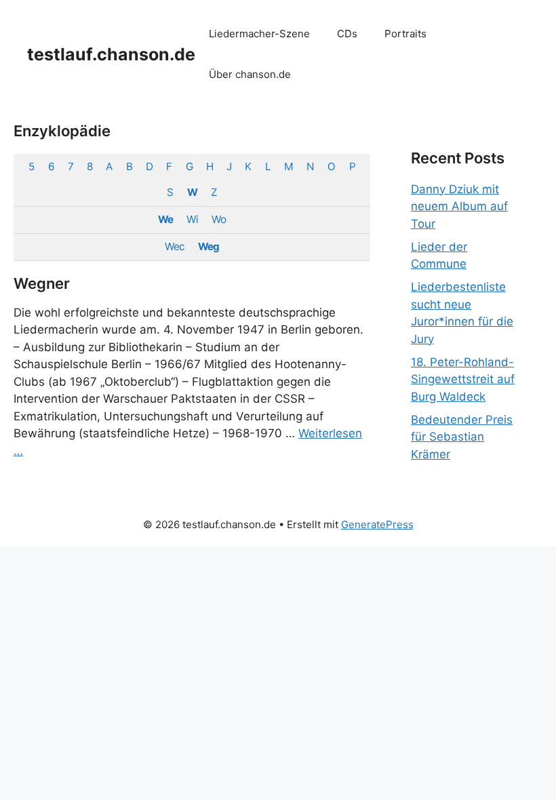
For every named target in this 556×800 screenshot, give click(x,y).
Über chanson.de (250, 74)
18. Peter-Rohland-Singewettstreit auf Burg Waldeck (463, 379)
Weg (208, 246)
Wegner (42, 283)
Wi (192, 219)
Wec (174, 246)
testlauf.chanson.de (111, 54)
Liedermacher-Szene (259, 33)
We (165, 219)
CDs (347, 33)
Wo (219, 219)
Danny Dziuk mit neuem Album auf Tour (459, 206)
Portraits (405, 33)
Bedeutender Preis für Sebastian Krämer (462, 437)
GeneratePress (377, 524)
